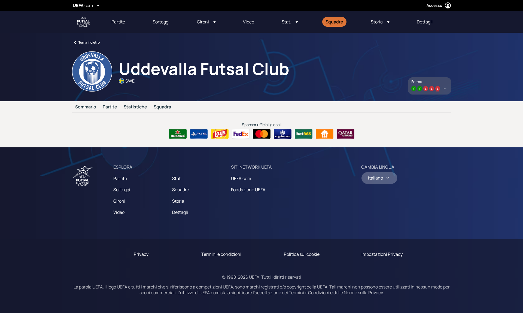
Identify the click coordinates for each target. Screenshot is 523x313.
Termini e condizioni (221, 254)
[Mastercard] (261, 134)
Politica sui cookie (302, 254)
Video (118, 212)
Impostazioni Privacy (382, 254)
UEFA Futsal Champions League (83, 22)
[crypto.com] (282, 134)
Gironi (119, 201)
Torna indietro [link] (89, 42)
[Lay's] (220, 134)
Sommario (85, 107)
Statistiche (135, 107)
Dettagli (180, 212)
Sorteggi (121, 190)
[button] (206, 22)
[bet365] (303, 134)
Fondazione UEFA (248, 190)
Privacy (141, 254)
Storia (178, 201)
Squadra (162, 107)
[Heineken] (178, 134)
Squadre (180, 190)
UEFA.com (241, 178)
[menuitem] (125, 22)
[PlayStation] (199, 134)
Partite (110, 107)
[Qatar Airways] (345, 134)
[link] (118, 22)
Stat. (177, 178)
